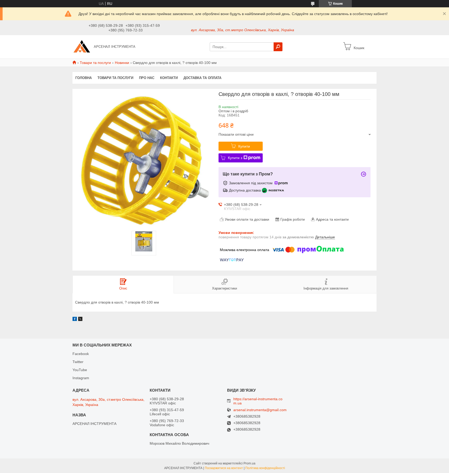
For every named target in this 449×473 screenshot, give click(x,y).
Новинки (122, 63)
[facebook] (74, 320)
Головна (83, 78)
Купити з (235, 158)
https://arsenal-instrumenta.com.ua (257, 401)
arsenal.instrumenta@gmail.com (260, 410)
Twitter (77, 362)
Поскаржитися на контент (224, 468)
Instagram (80, 378)
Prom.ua (249, 463)
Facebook (80, 354)
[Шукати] (278, 46)
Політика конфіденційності (265, 468)
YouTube (79, 370)
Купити (244, 146)
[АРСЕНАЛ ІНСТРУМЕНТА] (81, 46)
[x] (80, 320)
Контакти (169, 78)
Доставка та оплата (202, 78)
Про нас (146, 78)
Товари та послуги (95, 63)
